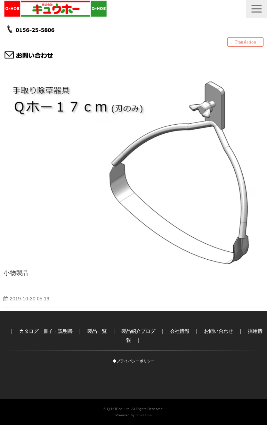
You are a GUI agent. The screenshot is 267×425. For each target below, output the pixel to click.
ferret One (144, 415)
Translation (245, 42)
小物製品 (16, 272)
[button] (256, 9)
